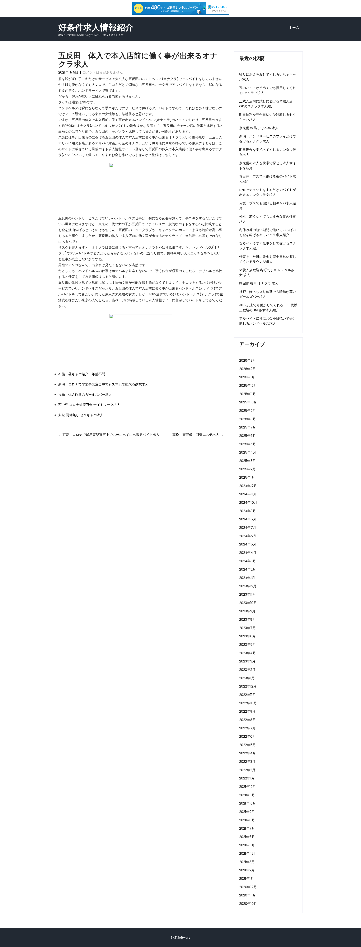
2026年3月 (247, 360)
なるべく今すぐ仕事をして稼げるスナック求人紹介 (267, 246)
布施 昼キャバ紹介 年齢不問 (81, 374)
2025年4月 (247, 452)
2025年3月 (247, 460)
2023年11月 (247, 594)
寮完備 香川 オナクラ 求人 (258, 283)
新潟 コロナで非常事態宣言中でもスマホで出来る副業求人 (103, 384)
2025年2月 (247, 469)
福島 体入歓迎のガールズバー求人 (85, 394)
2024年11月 (247, 494)
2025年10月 (248, 402)
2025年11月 (247, 394)
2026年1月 (247, 377)
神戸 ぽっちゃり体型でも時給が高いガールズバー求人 (267, 294)
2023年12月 (248, 586)
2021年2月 (247, 870)
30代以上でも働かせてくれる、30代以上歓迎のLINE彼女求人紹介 (268, 308)
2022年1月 (247, 778)
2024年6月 (247, 536)
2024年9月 (247, 510)
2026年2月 (247, 368)
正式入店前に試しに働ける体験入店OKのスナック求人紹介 (266, 104)
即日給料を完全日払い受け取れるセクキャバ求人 (267, 117)
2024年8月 (247, 519)
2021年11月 (247, 795)
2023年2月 (247, 669)
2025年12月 (248, 385)
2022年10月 (248, 703)
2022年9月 (247, 711)
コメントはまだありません (103, 72)
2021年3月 (247, 861)
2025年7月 (247, 427)
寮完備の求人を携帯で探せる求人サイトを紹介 (267, 165)
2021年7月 (247, 828)
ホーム (294, 27)
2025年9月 (247, 410)
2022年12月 (248, 686)
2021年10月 (247, 803)
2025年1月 (247, 477)
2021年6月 (247, 836)
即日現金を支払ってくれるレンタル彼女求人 (267, 152)
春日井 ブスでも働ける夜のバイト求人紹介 (267, 179)
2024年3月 (247, 561)
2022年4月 (247, 753)
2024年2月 (247, 569)
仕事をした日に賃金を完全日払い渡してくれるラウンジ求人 (267, 259)
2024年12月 (248, 485)
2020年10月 (248, 903)
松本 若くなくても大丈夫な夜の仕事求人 (267, 219)
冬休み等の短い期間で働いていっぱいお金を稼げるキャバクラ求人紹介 (267, 232)
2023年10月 (248, 602)
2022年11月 (247, 694)
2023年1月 (247, 678)
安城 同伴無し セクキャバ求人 (80, 415)
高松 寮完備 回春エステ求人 (197, 434)
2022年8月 (247, 719)
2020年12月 (248, 887)
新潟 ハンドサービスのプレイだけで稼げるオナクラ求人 (267, 139)
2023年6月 (247, 636)
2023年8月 (247, 619)
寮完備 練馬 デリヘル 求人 (258, 128)
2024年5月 (247, 544)
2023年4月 (247, 653)
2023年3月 (247, 661)
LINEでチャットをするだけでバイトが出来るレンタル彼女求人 (267, 192)
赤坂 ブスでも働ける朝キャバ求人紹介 (267, 206)
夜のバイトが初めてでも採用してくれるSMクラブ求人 (267, 90)
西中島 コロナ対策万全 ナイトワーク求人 (89, 404)
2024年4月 (247, 552)
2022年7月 (247, 728)
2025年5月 (247, 444)
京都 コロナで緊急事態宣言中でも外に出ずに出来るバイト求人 (108, 434)
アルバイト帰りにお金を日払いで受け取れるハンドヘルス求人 (267, 321)
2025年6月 (247, 435)
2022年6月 (247, 736)
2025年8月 (247, 419)
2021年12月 (247, 786)
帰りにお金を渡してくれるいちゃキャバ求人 (267, 77)
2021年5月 (247, 845)
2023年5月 (247, 644)
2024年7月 (247, 527)
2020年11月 (247, 895)
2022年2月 (247, 770)
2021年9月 (247, 811)
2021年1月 (246, 878)
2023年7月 (247, 627)
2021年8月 (247, 820)
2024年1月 (247, 577)
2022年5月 (247, 744)
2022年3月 (247, 761)
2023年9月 (247, 611)
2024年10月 (248, 502)
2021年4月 (247, 853)
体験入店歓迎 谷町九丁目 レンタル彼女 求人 (266, 272)
